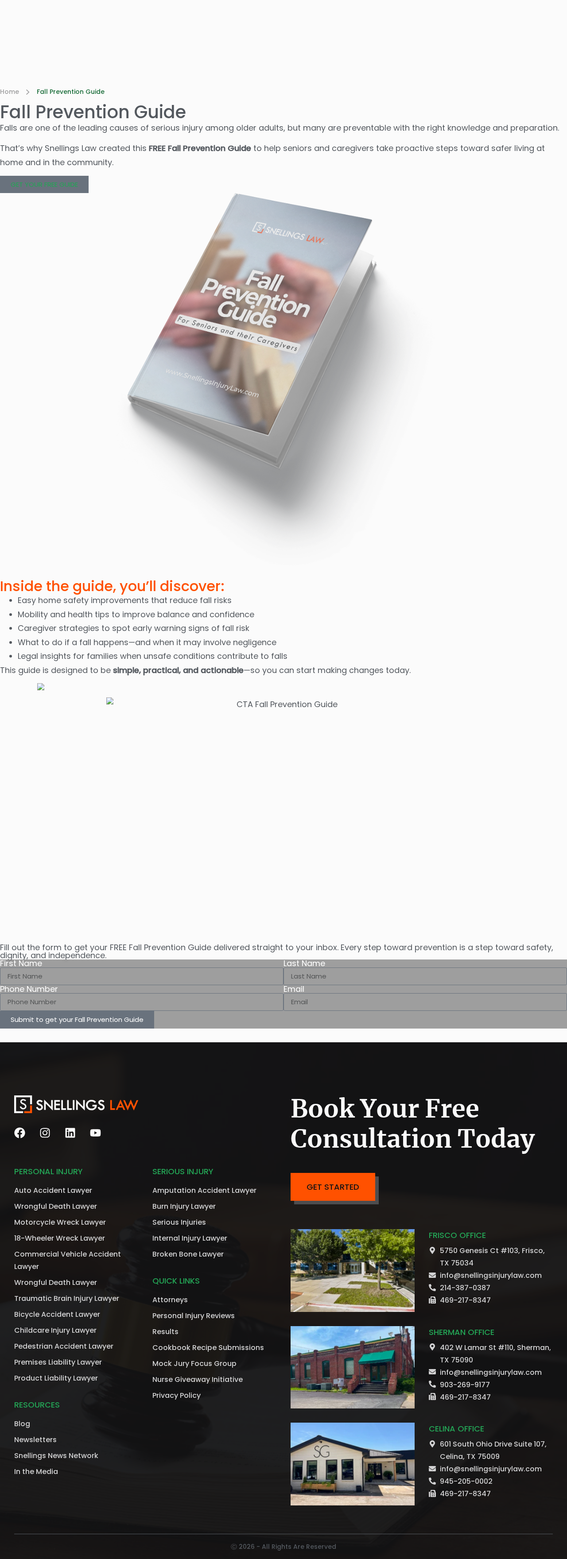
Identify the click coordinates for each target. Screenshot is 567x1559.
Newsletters (35, 1440)
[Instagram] (44, 1132)
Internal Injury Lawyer (189, 1238)
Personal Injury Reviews (193, 1316)
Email (294, 989)
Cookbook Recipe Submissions (208, 1347)
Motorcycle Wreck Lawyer (60, 1222)
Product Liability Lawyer (56, 1378)
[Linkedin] (70, 1132)
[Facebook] (19, 1132)
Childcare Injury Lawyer (55, 1330)
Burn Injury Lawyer (184, 1206)
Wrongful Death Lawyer (55, 1206)
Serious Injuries (179, 1222)
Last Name (304, 963)
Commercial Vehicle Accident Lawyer (67, 1260)
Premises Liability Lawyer (58, 1362)
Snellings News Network (56, 1456)
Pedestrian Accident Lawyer (63, 1346)
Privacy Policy (176, 1395)
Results (165, 1332)
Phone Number (29, 989)
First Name (21, 963)
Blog (22, 1424)
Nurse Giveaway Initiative (197, 1379)
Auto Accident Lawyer (53, 1190)
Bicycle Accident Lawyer (57, 1314)
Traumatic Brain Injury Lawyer (66, 1298)
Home (9, 91)
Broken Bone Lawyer (188, 1254)
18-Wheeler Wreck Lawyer (59, 1238)
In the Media (36, 1471)
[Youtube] (95, 1132)
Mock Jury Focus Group (194, 1363)
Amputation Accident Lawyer (204, 1190)
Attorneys (170, 1300)
